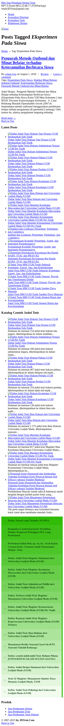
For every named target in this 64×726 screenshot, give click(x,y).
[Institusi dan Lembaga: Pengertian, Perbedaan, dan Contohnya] (35, 231)
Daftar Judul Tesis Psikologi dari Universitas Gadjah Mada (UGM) (32, 692)
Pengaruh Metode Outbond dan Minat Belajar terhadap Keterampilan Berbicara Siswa (28, 62)
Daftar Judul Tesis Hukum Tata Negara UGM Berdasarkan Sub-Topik (31, 141)
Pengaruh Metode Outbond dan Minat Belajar (25, 86)
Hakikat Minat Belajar (45, 80)
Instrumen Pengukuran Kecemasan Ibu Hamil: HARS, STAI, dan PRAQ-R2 (32, 260)
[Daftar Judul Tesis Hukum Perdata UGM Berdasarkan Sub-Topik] (35, 172)
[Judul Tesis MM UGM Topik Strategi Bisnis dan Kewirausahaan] (35, 300)
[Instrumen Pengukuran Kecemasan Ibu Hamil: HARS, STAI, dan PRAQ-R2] (35, 255)
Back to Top (7, 121)
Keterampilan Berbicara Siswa (36, 83)
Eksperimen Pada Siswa (20, 80)
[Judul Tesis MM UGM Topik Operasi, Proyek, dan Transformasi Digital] (35, 279)
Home (4, 51)
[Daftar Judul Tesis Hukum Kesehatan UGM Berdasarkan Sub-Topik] (35, 184)
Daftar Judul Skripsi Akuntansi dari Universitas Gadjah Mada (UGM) (33, 669)
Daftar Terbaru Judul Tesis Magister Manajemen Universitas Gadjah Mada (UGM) (32, 597)
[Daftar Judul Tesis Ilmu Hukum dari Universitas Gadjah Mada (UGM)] (35, 196)
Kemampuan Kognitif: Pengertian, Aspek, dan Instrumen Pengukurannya (32, 248)
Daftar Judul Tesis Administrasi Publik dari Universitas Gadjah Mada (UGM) (31, 586)
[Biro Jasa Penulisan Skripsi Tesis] (5, 28)
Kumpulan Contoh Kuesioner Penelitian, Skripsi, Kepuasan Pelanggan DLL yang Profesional (29, 532)
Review (45, 74)
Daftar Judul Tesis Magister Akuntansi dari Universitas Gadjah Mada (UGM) (31, 560)
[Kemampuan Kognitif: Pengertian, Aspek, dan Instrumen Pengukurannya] (35, 243)
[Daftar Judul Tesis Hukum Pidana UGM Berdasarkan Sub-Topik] (35, 160)
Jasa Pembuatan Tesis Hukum (23, 714)
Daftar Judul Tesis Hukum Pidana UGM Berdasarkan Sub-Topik (29, 165)
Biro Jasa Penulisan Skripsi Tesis (18, 2)
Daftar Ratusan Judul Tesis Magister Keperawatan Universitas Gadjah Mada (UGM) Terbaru (33, 621)
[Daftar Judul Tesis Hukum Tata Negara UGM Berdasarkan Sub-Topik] (35, 136)
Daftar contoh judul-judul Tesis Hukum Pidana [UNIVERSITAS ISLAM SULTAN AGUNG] (33, 657)
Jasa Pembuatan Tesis (19, 711)
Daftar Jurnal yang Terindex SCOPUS (28, 520)
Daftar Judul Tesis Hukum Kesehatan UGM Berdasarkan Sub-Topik (30, 189)
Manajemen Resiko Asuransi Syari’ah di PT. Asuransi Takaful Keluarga (31, 646)
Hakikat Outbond (10, 83)
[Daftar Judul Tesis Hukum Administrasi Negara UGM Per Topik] (35, 148)
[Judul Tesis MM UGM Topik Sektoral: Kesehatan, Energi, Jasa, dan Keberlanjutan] (35, 267)
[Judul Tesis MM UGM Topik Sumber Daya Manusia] (35, 291)
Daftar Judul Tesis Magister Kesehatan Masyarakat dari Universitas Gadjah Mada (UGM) (34, 212)
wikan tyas (10, 74)
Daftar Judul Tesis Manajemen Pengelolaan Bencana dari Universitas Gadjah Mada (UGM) (35, 505)
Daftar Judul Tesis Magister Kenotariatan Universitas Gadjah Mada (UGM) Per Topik (35, 224)
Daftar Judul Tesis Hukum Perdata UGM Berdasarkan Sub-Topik (29, 177)
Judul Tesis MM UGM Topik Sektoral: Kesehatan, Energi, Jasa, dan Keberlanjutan (34, 272)
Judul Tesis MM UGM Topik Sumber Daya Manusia (35, 294)
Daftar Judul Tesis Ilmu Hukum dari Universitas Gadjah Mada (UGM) (27, 635)
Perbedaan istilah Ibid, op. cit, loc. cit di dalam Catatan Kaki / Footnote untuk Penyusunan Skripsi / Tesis (33, 546)
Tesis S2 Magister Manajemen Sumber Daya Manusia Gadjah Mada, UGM (32, 680)
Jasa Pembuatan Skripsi (20, 708)
